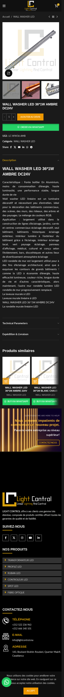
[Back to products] (53, 17)
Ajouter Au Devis (30, 117)
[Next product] (57, 17)
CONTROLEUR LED (18, 580)
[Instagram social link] (22, 538)
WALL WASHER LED (24, 17)
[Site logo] (31, 6)
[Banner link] (32, 430)
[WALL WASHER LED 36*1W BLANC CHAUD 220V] (45, 371)
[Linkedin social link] (23, 147)
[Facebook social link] (11, 147)
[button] (30, 127)
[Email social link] (19, 147)
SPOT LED (13, 586)
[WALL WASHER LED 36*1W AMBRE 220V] (16, 371)
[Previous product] (49, 17)
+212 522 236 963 (21, 625)
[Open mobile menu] (4, 5)
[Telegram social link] (31, 147)
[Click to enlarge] (8, 73)
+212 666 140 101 (21, 629)
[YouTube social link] (30, 538)
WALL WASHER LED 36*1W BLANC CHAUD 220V (45, 390)
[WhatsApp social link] (27, 147)
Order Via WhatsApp (32, 127)
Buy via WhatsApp (18, 402)
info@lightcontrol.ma (22, 640)
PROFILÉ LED (15, 567)
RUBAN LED (14, 573)
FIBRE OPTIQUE (16, 593)
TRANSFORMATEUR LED (21, 560)
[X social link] (15, 147)
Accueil (6, 17)
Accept (31, 691)
